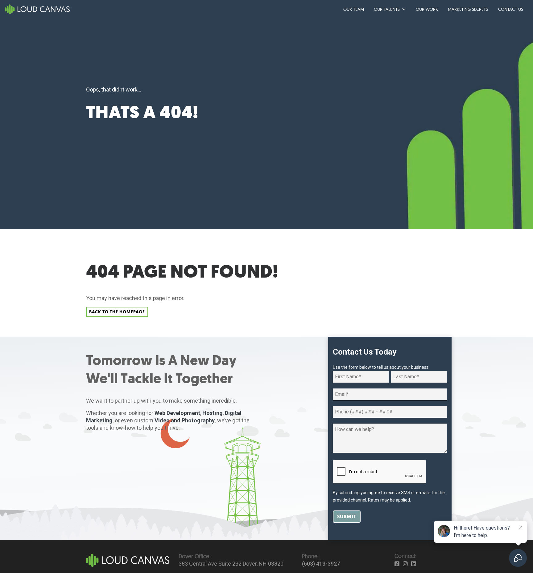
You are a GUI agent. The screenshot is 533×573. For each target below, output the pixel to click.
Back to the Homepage (117, 312)
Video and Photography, (185, 420)
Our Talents (387, 9)
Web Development (177, 413)
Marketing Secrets (468, 9)
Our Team (353, 9)
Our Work (427, 9)
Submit (346, 516)
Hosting (212, 413)
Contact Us (510, 9)
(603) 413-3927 (321, 563)
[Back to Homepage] (127, 559)
